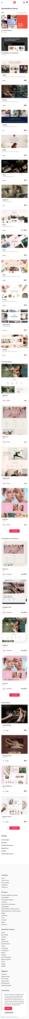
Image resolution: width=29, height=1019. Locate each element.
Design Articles (5, 976)
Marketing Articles (6, 985)
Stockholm (4, 915)
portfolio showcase (7, 845)
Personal (3, 955)
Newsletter (4, 885)
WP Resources (5, 983)
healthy (3, 851)
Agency (3, 939)
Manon (3, 922)
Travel (3, 946)
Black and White (5, 959)
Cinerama (4, 924)
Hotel (3, 130)
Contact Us (4, 887)
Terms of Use (5, 880)
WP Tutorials (4, 978)
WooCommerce (5, 944)
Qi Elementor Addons (7, 900)
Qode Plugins (5, 897)
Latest (3, 932)
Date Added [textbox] (23, 12)
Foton (3, 918)
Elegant (3, 964)
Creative (3, 937)
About (3, 878)
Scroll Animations (6, 957)
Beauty (3, 155)
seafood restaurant (7, 854)
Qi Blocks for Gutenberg (8, 904)
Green (3, 961)
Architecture (5, 950)
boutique (4, 842)
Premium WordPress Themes (9, 895)
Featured (3, 974)
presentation (5, 840)
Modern (3, 966)
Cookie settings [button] (9, 1012)
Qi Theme (8, 400)
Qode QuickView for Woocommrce (11, 911)
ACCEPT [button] (8, 1008)
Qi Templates (9, 574)
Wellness (4, 80)
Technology (4, 948)
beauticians (5, 848)
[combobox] (21, 12)
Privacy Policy (5, 883)
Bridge (7, 730)
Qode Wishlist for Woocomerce (10, 909)
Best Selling (4, 935)
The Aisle (4, 920)
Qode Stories (5, 981)
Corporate (4, 330)
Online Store (4, 941)
